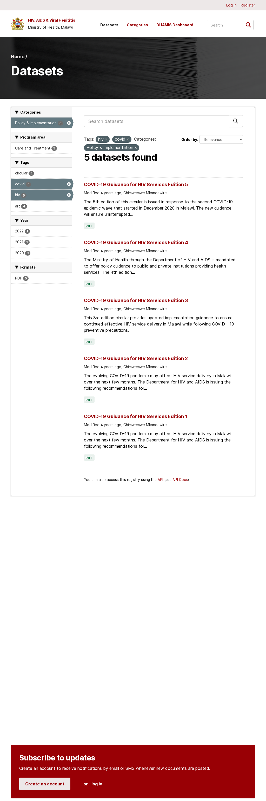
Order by (189, 139)
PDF (89, 226)
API (160, 480)
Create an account (44, 783)
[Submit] (250, 24)
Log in (231, 5)
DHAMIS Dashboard (174, 25)
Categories (137, 25)
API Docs (180, 480)
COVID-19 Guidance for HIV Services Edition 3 (136, 300)
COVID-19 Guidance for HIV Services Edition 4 (136, 242)
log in (96, 783)
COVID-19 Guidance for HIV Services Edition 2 (136, 358)
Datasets (109, 25)
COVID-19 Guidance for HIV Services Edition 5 (136, 184)
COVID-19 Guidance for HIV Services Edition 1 (135, 416)
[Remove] (106, 139)
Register (248, 5)
